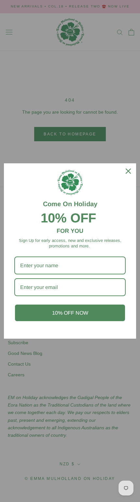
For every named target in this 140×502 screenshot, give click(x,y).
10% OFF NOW (70, 313)
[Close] (128, 171)
